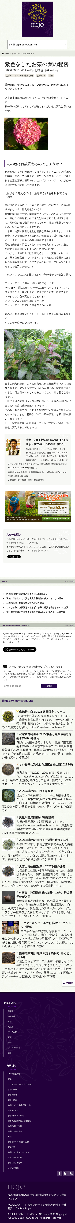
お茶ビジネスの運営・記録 (18, 1142)
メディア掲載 (13, 1168)
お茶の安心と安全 (15, 1131)
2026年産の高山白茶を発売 (36, 790)
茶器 (10, 1053)
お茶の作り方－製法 (16, 1116)
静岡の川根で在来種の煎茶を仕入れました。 (27, 594)
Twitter (30, 480)
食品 (10, 1136)
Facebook (21, 480)
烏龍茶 (10, 1027)
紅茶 (10, 1022)
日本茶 (10, 1011)
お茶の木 (41, 75)
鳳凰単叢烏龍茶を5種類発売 (36, 817)
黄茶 (10, 1037)
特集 (10, 1079)
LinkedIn (12, 480)
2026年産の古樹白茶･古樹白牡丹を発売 (44, 839)
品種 (51, 75)
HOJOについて (16, 1204)
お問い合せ (34, 1204)
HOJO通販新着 (14, 1074)
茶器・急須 (12, 1100)
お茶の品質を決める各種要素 (19, 1121)
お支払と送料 (50, 1204)
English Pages (24, 1208)
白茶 (10, 1042)
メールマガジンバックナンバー (20, 1084)
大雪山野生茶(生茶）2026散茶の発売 (42, 866)
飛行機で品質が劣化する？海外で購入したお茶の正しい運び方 (35, 612)
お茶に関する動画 (15, 1157)
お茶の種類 (12, 1089)
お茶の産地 (12, 1095)
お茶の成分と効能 (15, 1126)
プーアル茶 (12, 1032)
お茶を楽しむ (13, 1110)
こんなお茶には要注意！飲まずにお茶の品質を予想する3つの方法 (37, 607)
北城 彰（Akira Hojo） (48, 70)
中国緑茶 (11, 1016)
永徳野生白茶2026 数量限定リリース (42, 711)
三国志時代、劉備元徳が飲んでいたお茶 (25, 603)
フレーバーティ (14, 1048)
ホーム (7, 54)
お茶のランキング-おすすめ (18, 1152)
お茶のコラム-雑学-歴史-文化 (19, 75)
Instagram (39, 480)
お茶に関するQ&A (15, 1163)
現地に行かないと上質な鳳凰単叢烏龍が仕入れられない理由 (34, 598)
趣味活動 (11, 1147)
